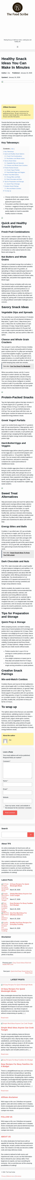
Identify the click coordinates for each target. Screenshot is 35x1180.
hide (12, 148)
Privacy (3, 1176)
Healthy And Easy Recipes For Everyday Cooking (21, 923)
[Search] (30, 834)
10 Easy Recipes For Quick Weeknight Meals (19, 885)
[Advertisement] (17, 27)
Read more (4, 1017)
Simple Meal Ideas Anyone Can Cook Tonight (21, 894)
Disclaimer (18, 1176)
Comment (6, 761)
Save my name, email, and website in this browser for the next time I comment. (18, 807)
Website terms (10, 1176)
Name (5, 781)
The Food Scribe (10, 1172)
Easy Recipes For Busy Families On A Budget (21, 904)
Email (5, 789)
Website (5, 797)
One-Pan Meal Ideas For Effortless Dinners (18, 914)
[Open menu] (17, 47)
